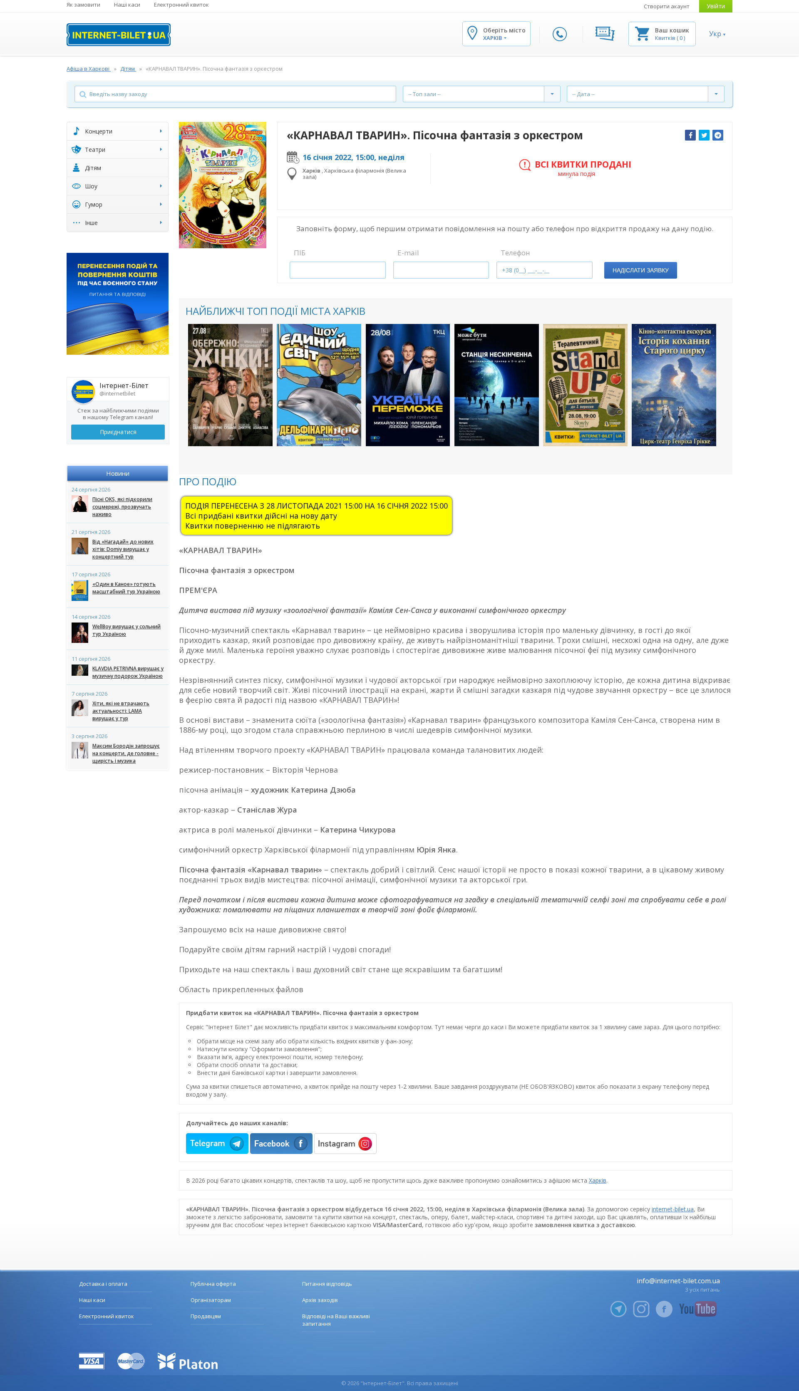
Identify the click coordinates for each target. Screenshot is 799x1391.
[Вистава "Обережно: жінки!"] (230, 385)
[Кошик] (642, 33)
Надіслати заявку (641, 270)
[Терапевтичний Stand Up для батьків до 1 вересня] (585, 385)
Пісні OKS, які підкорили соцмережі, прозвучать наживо (122, 507)
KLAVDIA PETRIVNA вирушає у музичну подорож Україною (128, 672)
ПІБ (299, 252)
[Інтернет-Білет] (119, 34)
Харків (597, 1180)
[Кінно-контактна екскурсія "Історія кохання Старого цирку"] (674, 385)
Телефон (515, 252)
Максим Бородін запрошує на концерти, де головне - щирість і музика (126, 753)
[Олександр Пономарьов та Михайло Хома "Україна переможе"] (408, 385)
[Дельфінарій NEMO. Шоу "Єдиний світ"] (319, 385)
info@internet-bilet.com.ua (678, 1280)
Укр (715, 33)
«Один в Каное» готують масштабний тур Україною (126, 588)
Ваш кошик (672, 30)
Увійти (716, 6)
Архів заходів (320, 1300)
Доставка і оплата (103, 1283)
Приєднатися (118, 432)
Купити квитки (224, 431)
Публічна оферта (213, 1283)
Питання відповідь (327, 1283)
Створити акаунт (667, 6)
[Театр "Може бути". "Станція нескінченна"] (496, 385)
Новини (117, 473)
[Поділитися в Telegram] (717, 135)
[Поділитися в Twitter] (704, 135)
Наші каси (127, 4)
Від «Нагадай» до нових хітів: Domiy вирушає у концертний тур (123, 549)
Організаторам (211, 1300)
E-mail (408, 252)
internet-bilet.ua (673, 1209)
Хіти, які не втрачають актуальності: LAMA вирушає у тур (120, 711)
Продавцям (206, 1316)
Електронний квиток (181, 4)
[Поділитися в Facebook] (690, 135)
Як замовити (83, 4)
